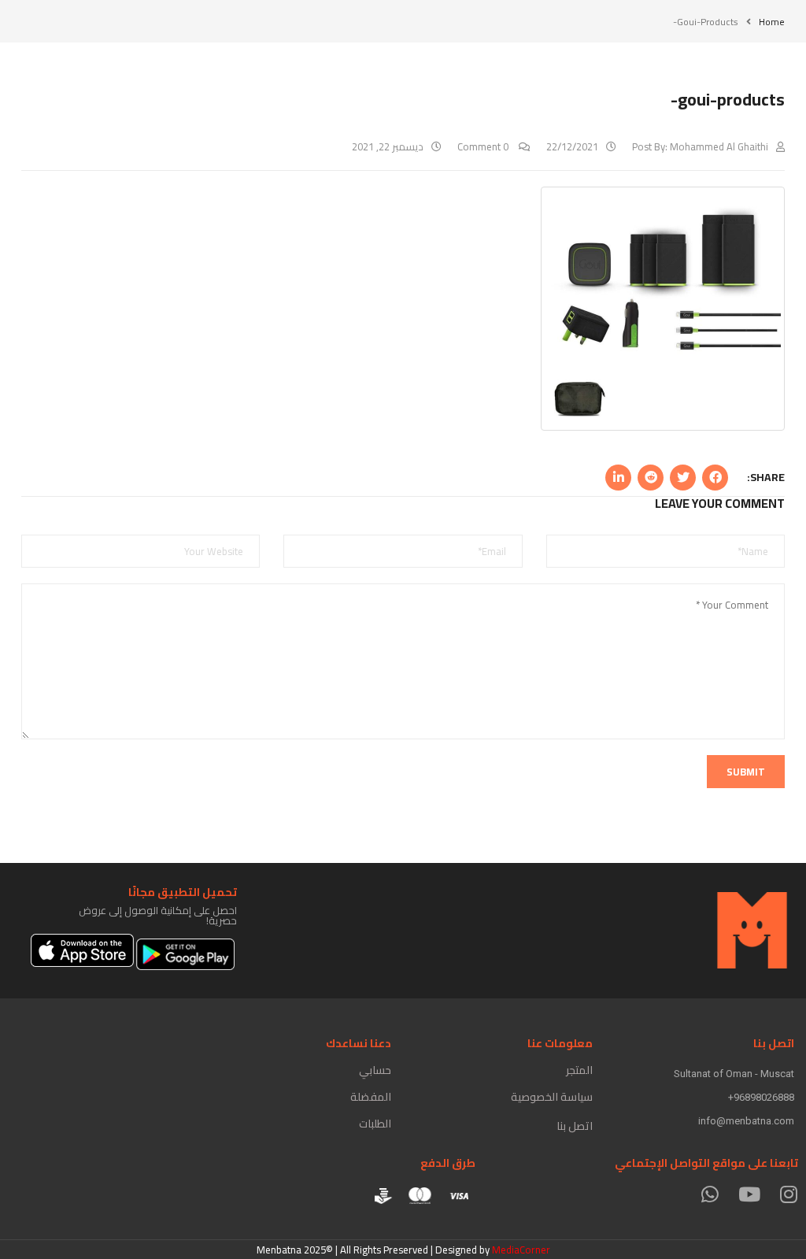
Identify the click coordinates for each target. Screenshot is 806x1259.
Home (772, 22)
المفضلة (370, 1097)
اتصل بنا (574, 1126)
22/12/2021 (572, 146)
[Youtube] (749, 1194)
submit (746, 771)
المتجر (579, 1070)
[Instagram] (788, 1194)
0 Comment (484, 146)
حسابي (375, 1070)
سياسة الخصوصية (552, 1097)
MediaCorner (521, 1249)
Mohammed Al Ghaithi (719, 146)
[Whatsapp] (709, 1194)
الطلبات (375, 1123)
